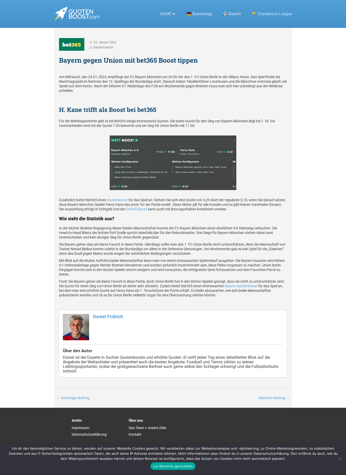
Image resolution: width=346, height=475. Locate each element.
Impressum (80, 428)
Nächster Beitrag (274, 398)
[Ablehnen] (339, 458)
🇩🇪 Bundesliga (199, 13)
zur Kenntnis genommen (173, 466)
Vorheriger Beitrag (72, 398)
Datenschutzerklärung (89, 434)
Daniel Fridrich (108, 316)
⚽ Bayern (232, 13)
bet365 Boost (136, 209)
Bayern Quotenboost (241, 286)
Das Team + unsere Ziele (147, 428)
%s (174, 14)
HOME (165, 13)
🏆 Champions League (271, 13)
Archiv (77, 420)
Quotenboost (117, 200)
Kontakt (135, 434)
